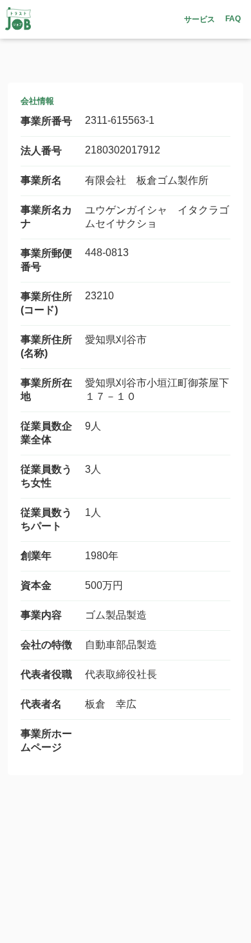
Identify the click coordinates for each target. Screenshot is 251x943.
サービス (199, 19)
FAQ (233, 18)
